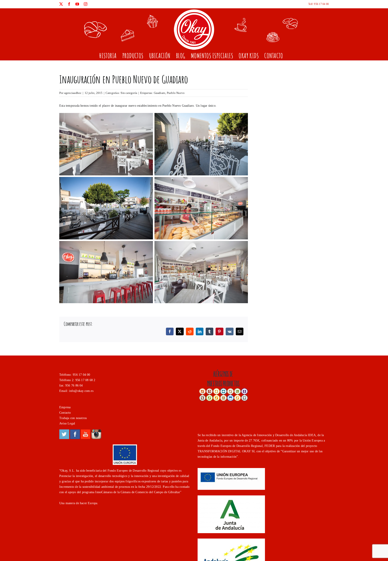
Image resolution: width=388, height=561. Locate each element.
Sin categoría (129, 93)
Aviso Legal (67, 423)
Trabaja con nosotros (73, 418)
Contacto (65, 412)
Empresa (65, 407)
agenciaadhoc (73, 93)
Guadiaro (159, 93)
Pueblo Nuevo (176, 93)
